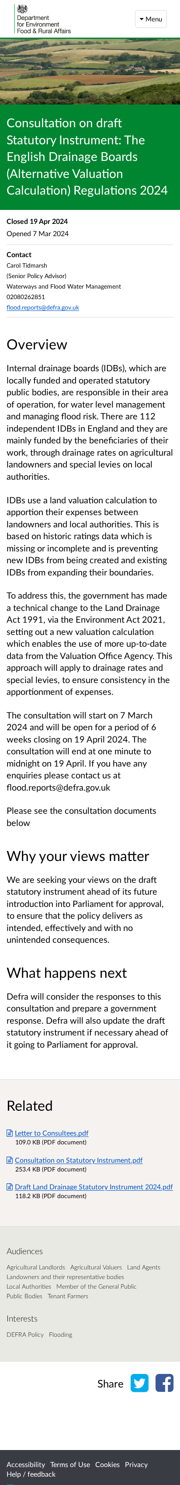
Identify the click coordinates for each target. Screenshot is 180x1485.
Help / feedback (31, 1474)
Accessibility (26, 1464)
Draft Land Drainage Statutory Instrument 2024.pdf (94, 1186)
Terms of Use (70, 1464)
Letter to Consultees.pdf (52, 1133)
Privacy (136, 1464)
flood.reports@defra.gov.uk (43, 307)
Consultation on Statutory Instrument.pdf (79, 1160)
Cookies (107, 1464)
